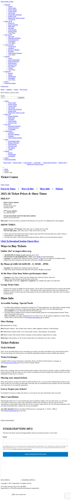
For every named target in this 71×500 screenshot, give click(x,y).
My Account (23, 89)
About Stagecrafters (14, 60)
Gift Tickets (11, 13)
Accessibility (12, 41)
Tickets (6, 4)
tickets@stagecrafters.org (35, 317)
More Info (45, 188)
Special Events (12, 31)
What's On (7, 21)
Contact (10, 68)
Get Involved (8, 45)
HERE (39, 256)
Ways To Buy (27, 188)
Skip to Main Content (7, 1)
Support (6, 71)
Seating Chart (12, 16)
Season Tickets (12, 9)
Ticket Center (12, 8)
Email (5, 437)
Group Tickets (12, 11)
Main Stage (11, 26)
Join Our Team (12, 65)
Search (6, 81)
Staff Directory (12, 63)
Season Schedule (13, 25)
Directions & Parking (14, 38)
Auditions (11, 48)
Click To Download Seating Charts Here (20, 241)
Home (2, 89)
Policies (59, 188)
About (6, 56)
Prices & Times (8, 188)
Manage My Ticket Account (16, 18)
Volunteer (11, 51)
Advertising (11, 78)
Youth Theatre (12, 30)
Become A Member (14, 50)
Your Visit (7, 35)
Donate (10, 75)
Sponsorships (12, 76)
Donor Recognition (10, 83)
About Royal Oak (13, 40)
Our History (11, 66)
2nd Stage (11, 28)
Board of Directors (13, 61)
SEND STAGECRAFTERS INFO (35, 454)
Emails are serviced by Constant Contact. (22, 449)
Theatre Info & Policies (15, 15)
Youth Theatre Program (15, 53)
